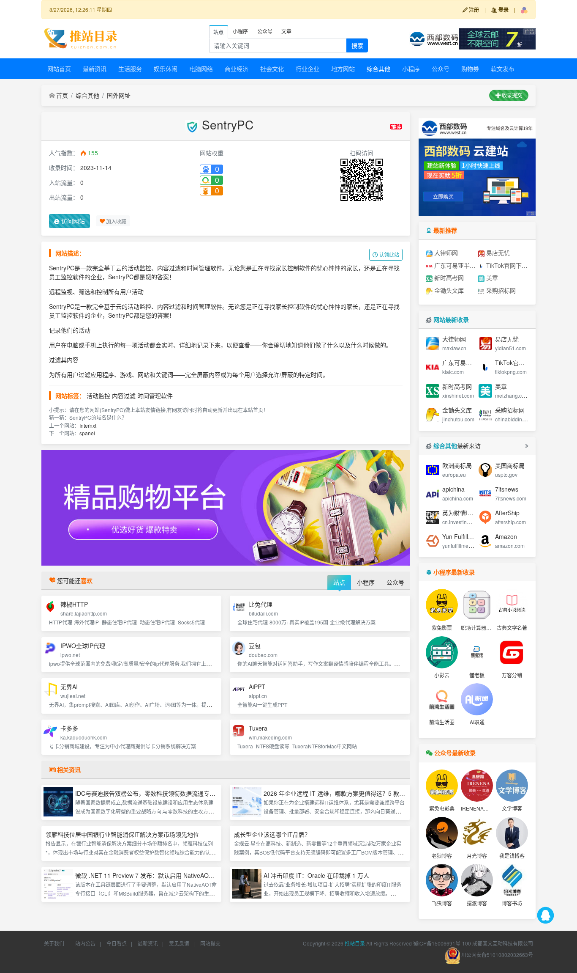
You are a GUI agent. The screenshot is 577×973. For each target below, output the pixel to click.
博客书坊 (512, 903)
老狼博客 (442, 855)
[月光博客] (477, 833)
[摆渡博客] (477, 880)
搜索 (357, 45)
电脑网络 (201, 68)
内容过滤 (124, 395)
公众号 (440, 68)
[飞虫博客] (442, 880)
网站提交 (210, 943)
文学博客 (512, 808)
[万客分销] (512, 652)
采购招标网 (500, 290)
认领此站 (388, 254)
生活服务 (130, 68)
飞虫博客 (442, 903)
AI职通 (477, 722)
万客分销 (512, 675)
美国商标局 (510, 465)
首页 (62, 95)
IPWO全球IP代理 (82, 645)
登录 (503, 10)
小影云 (441, 675)
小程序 (411, 68)
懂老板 (476, 675)
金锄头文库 (448, 290)
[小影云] (442, 652)
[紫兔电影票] (442, 786)
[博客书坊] (512, 880)
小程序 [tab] (240, 31)
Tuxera (258, 728)
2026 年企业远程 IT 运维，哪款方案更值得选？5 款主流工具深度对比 (355, 793)
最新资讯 (94, 68)
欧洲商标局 (457, 465)
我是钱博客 (512, 855)
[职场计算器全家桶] (477, 605)
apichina (453, 489)
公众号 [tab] (264, 31)
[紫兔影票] (442, 605)
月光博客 (477, 855)
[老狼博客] (442, 833)
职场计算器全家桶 (481, 627)
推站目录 (355, 943)
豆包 (255, 645)
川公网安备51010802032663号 (496, 954)
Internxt (87, 425)
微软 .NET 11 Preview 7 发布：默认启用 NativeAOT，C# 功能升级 (163, 875)
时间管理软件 (155, 395)
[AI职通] (477, 699)
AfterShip (507, 512)
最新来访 (457, 445)
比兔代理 (260, 604)
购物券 (470, 68)
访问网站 (72, 221)
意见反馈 (179, 943)
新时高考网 (448, 277)
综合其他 (378, 68)
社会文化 (272, 68)
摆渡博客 (477, 903)
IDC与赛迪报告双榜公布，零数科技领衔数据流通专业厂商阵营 (157, 793)
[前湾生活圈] (442, 699)
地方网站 (343, 68)
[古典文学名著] (512, 605)
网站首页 (59, 68)
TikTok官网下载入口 (506, 265)
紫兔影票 (442, 627)
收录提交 (511, 95)
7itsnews (506, 489)
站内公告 (85, 943)
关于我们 (54, 943)
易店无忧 (497, 252)
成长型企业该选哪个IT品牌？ (272, 834)
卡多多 (69, 728)
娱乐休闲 (165, 68)
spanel (87, 433)
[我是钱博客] (512, 833)
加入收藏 (115, 220)
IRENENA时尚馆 (480, 808)
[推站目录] (81, 37)
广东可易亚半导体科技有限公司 (454, 265)
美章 (491, 277)
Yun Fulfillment (462, 536)
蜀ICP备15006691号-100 (442, 943)
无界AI (69, 686)
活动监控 (98, 395)
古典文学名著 (512, 627)
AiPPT (257, 686)
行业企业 (307, 68)
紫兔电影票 (442, 808)
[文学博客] (512, 786)
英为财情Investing (466, 512)
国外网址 (119, 95)
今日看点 (116, 943)
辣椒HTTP (74, 604)
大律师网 (445, 252)
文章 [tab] (286, 31)
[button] (524, 10)
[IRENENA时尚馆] (477, 786)
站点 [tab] (218, 32)
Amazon (506, 536)
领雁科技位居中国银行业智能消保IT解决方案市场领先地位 (122, 834)
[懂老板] (477, 652)
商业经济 (236, 68)
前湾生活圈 (442, 722)
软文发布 (502, 68)
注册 (473, 10)
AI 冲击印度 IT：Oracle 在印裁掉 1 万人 (316, 875)
